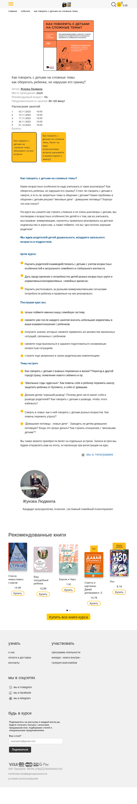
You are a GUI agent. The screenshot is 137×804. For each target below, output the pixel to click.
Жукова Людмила (31, 89)
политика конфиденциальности (27, 774)
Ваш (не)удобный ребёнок (41, 580)
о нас (11, 652)
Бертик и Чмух (67, 579)
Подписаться (20, 749)
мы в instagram (22, 687)
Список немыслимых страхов (16, 579)
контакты (14, 662)
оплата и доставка (19, 657)
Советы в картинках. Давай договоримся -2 (93, 587)
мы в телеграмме (99, 454)
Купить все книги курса (68, 616)
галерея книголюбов (64, 662)
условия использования (23, 778)
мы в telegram (22, 698)
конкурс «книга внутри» (66, 657)
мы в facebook (22, 692)
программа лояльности (66, 652)
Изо (112, 581)
